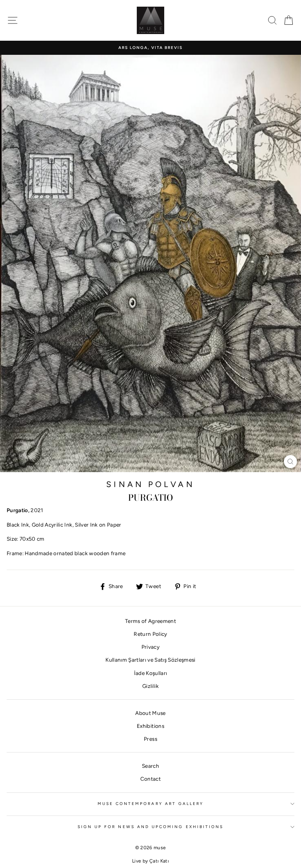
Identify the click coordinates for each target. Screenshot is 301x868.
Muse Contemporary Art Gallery (151, 803)
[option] (150, 48)
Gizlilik (150, 686)
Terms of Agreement (150, 621)
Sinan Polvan (150, 484)
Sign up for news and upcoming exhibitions (150, 826)
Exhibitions (150, 726)
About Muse (150, 713)
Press (150, 739)
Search (150, 766)
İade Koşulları (150, 673)
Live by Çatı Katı (150, 861)
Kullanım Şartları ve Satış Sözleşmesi (150, 660)
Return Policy (150, 634)
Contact (150, 779)
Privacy (150, 647)
